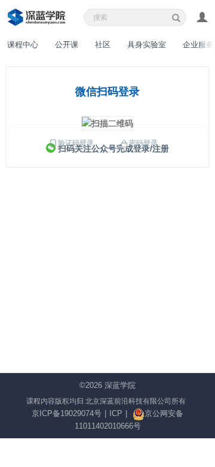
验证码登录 (76, 143)
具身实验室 (146, 44)
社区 (102, 44)
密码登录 (143, 143)
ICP (115, 413)
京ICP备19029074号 (67, 413)
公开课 (66, 44)
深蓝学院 (120, 385)
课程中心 (22, 44)
